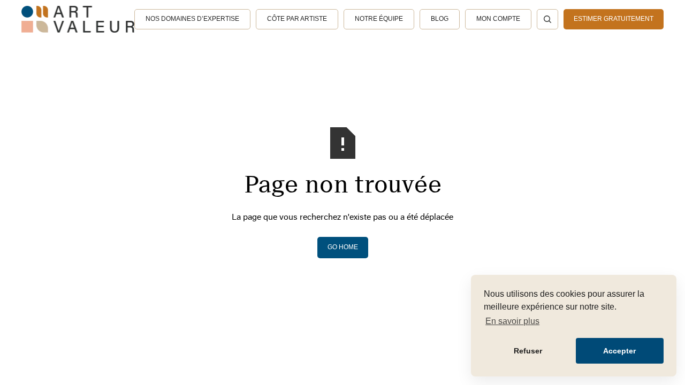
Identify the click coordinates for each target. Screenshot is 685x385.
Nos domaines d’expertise (192, 18)
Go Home (343, 247)
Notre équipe (379, 18)
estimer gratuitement (613, 18)
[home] (77, 19)
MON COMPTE (498, 18)
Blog (439, 18)
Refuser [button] (528, 350)
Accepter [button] (619, 350)
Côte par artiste (297, 18)
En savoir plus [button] (512, 321)
